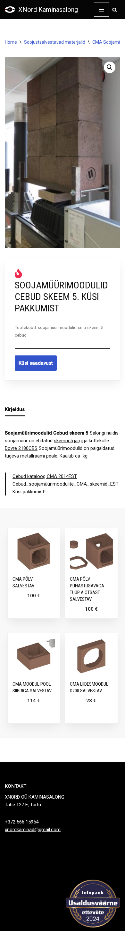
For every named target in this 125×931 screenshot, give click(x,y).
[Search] (114, 9)
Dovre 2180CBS (21, 448)
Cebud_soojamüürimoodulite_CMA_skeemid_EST (66, 484)
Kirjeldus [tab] (15, 409)
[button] (109, 67)
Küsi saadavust (36, 363)
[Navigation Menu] (101, 10)
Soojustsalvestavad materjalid (54, 42)
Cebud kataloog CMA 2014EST (45, 476)
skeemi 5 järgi (68, 440)
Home (11, 42)
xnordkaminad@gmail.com (33, 829)
